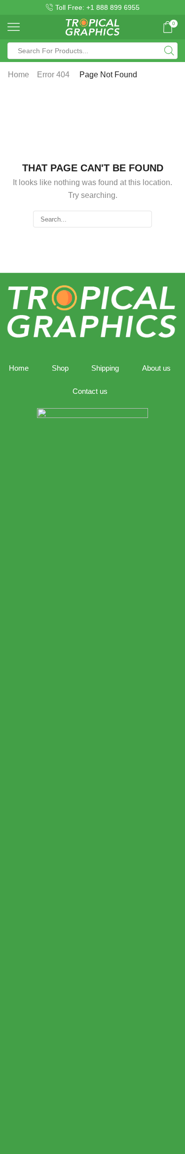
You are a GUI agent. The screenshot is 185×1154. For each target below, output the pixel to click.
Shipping (105, 368)
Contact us (90, 391)
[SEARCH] (143, 219)
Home (18, 74)
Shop (60, 368)
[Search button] (169, 51)
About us (156, 368)
